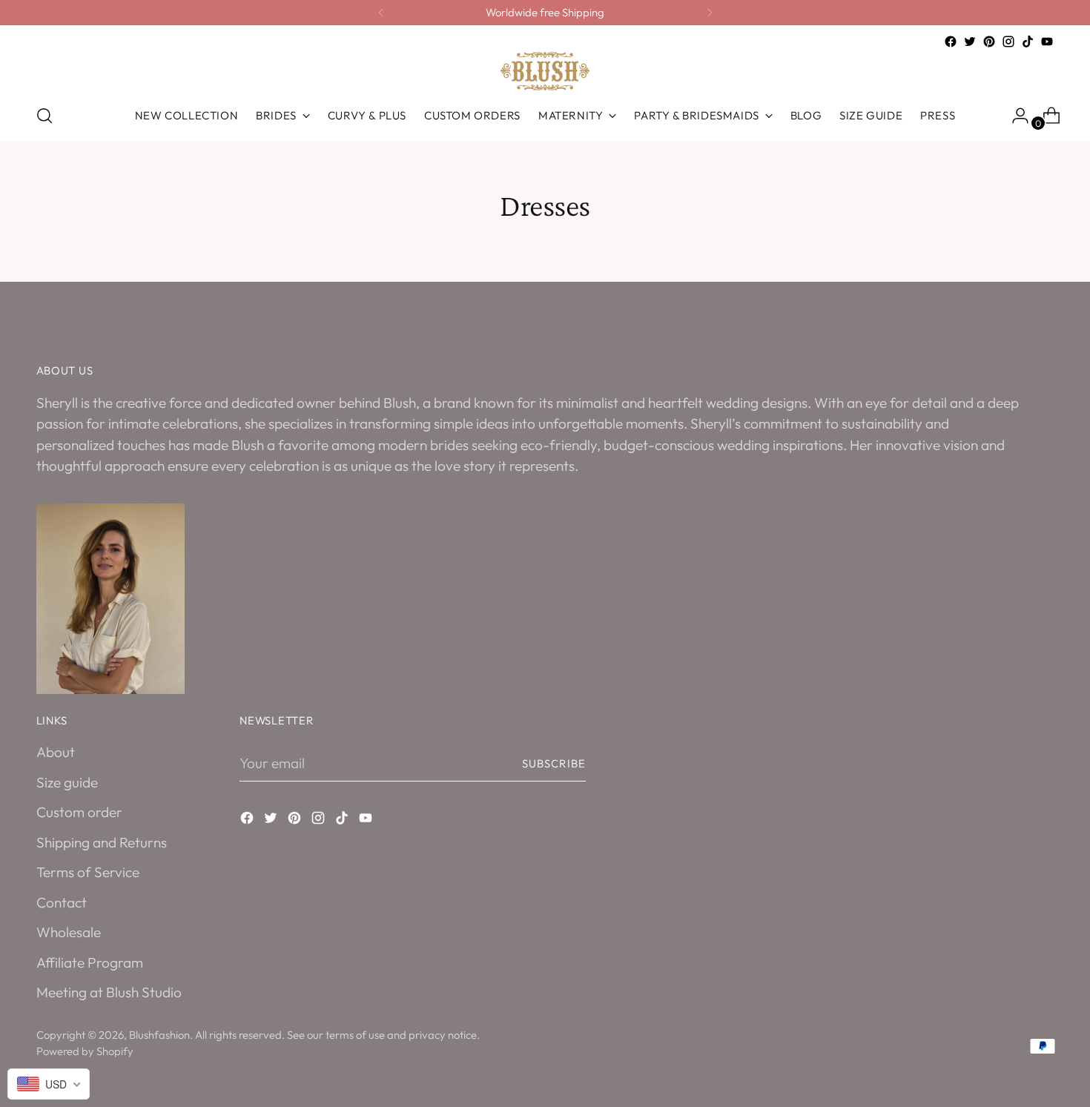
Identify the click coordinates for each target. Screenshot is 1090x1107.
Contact (61, 902)
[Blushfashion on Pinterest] (989, 41)
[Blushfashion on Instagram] (1008, 41)
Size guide (67, 782)
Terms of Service (87, 872)
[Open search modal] (44, 115)
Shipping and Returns (101, 842)
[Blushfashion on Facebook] (950, 41)
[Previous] (381, 12)
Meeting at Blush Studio (109, 992)
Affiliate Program (89, 962)
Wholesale (68, 932)
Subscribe (554, 763)
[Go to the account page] (1014, 115)
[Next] (709, 12)
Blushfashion (159, 1035)
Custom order (79, 812)
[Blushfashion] (545, 71)
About (55, 752)
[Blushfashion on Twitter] (970, 41)
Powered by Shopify (84, 1051)
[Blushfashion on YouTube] (1047, 41)
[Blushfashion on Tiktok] (1027, 41)
